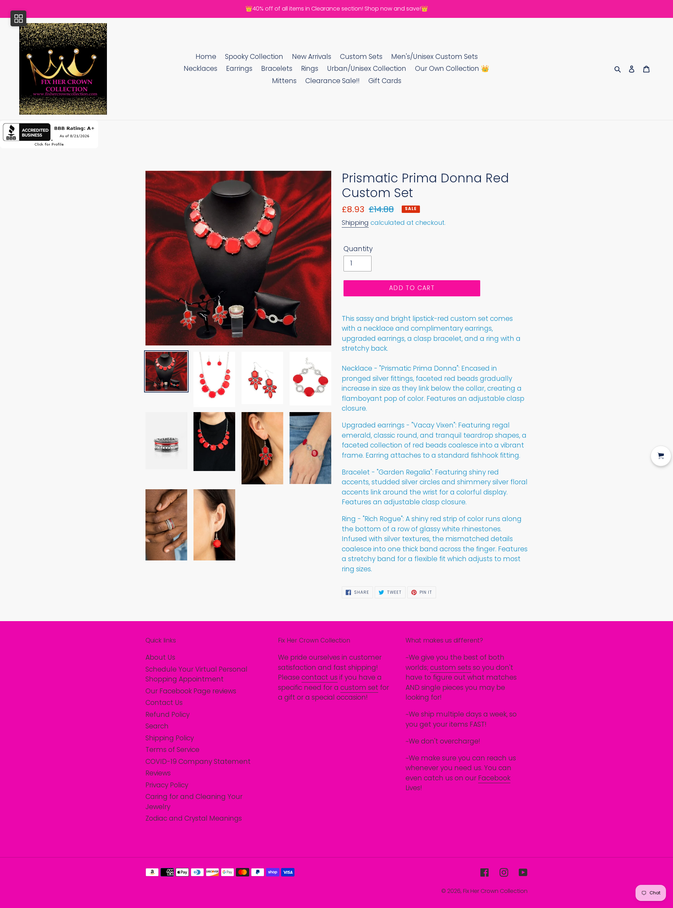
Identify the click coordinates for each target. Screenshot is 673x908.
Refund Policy (167, 714)
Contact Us (164, 702)
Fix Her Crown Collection (495, 891)
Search (157, 726)
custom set (359, 687)
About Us (160, 657)
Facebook (494, 778)
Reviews (158, 773)
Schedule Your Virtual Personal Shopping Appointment (196, 674)
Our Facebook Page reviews (190, 691)
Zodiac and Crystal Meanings (193, 818)
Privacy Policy (166, 785)
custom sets (450, 667)
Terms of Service (172, 749)
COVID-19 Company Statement (198, 761)
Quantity (358, 249)
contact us (319, 677)
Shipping (355, 222)
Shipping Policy (169, 738)
